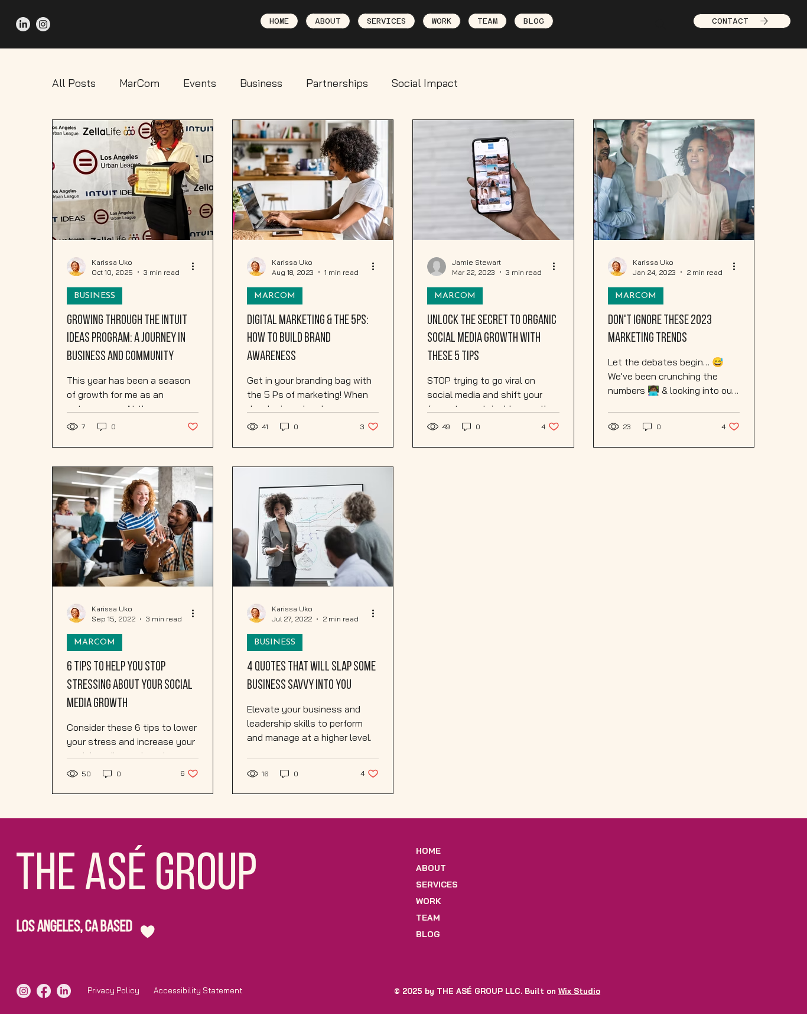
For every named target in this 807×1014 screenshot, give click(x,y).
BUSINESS (94, 295)
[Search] (660, 24)
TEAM (428, 917)
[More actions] (197, 267)
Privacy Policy (113, 990)
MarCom (139, 83)
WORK (428, 901)
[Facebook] (44, 991)
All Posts (74, 83)
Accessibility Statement (198, 990)
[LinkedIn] (23, 24)
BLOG (428, 934)
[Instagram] (43, 24)
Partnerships (337, 83)
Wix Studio (579, 991)
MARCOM (274, 295)
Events (199, 83)
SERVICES (437, 884)
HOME (428, 850)
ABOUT (431, 868)
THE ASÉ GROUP (136, 876)
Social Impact (425, 83)
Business (261, 83)
